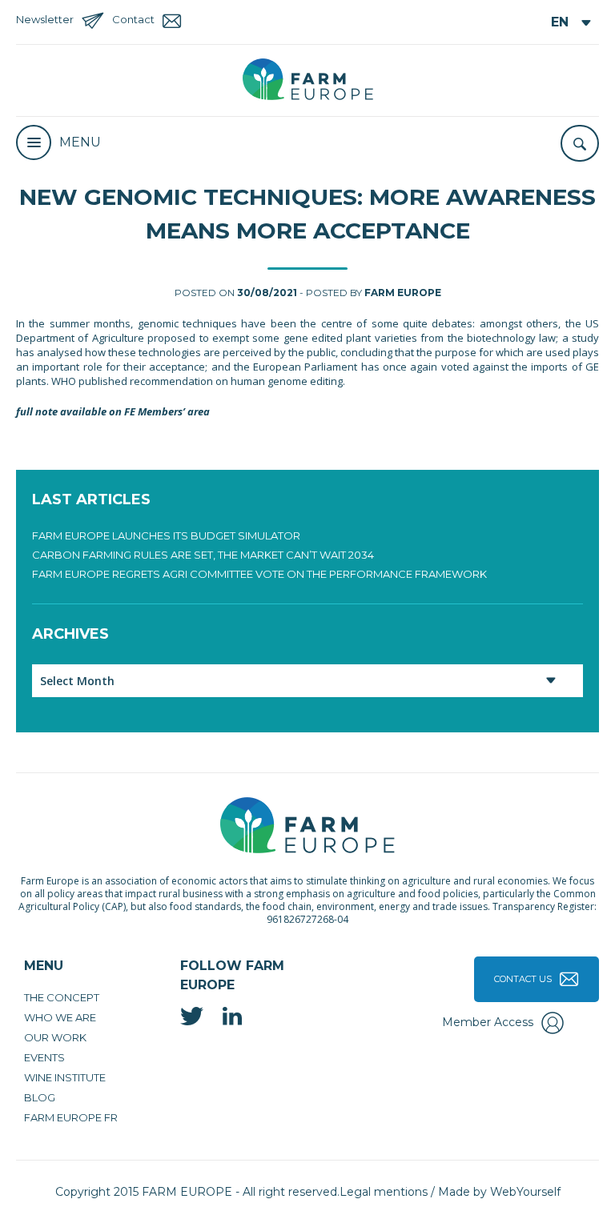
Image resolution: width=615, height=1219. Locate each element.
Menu (80, 142)
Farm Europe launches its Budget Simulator (166, 535)
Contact (133, 19)
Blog (39, 1097)
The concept (61, 997)
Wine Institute (65, 1077)
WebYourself (525, 1192)
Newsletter (45, 19)
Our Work (55, 1037)
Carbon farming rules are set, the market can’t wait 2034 (203, 554)
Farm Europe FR (71, 1117)
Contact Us (523, 978)
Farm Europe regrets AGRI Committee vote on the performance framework (259, 573)
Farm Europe (402, 293)
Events (44, 1057)
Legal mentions (384, 1192)
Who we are (60, 1017)
